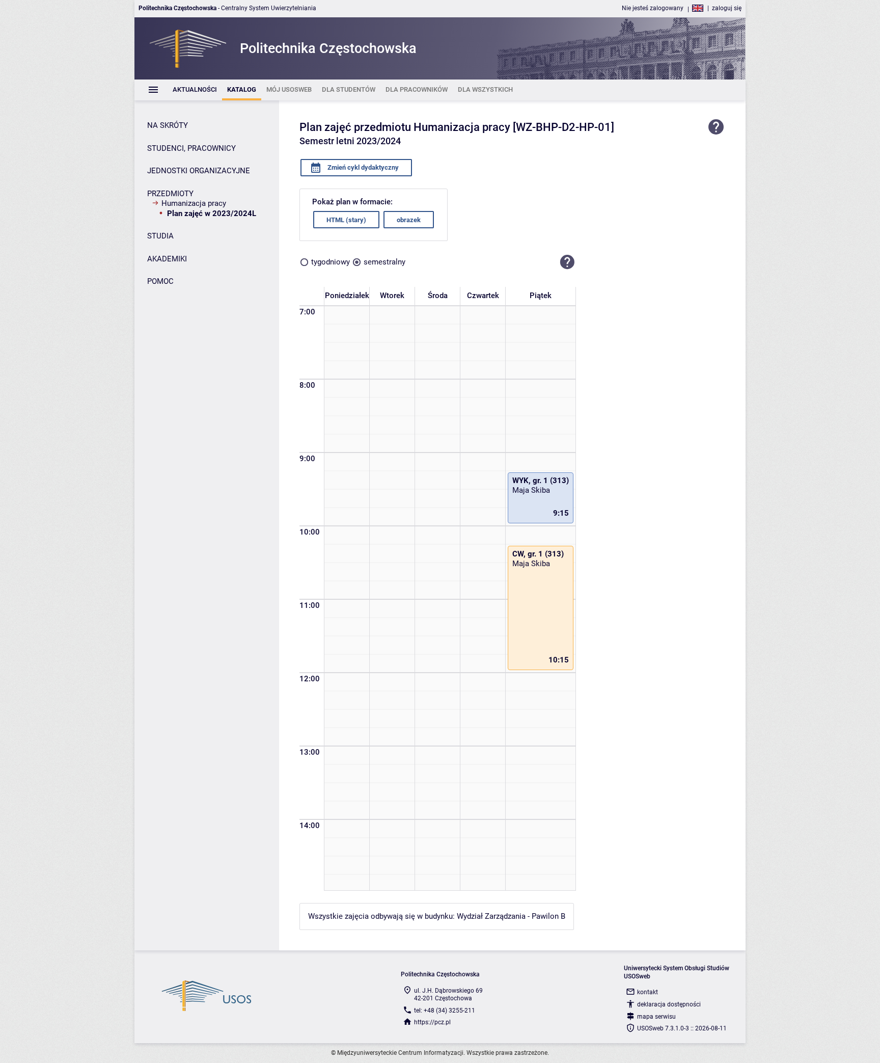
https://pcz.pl (432, 1022)
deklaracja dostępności (669, 1004)
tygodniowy (330, 262)
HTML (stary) (346, 220)
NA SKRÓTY (167, 125)
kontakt (647, 992)
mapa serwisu (656, 1016)
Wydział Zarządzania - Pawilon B (511, 916)
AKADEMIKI (167, 258)
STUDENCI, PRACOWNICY (191, 148)
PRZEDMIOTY (170, 193)
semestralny (384, 262)
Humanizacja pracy (193, 203)
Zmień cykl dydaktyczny (362, 167)
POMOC (160, 281)
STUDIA (160, 236)
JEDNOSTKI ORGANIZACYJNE (198, 170)
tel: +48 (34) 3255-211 (444, 1010)
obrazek (409, 220)
